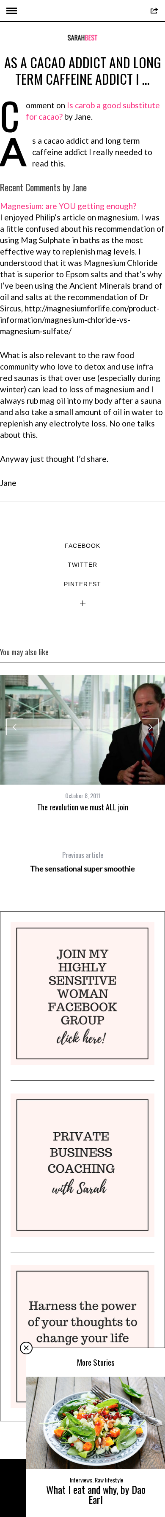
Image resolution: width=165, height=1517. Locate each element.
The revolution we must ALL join (82, 806)
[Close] (26, 1348)
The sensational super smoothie (82, 861)
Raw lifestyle (109, 1479)
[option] (82, 743)
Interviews (81, 1479)
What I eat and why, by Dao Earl (96, 1494)
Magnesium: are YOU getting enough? (68, 206)
